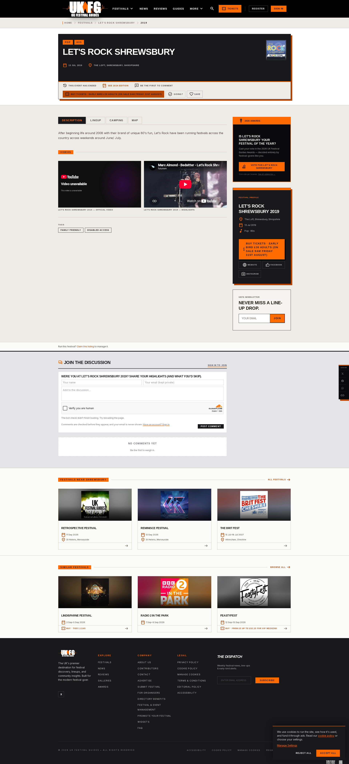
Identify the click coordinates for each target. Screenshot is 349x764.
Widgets (143, 721)
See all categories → (266, 174)
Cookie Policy (187, 668)
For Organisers (149, 692)
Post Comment (211, 426)
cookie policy (326, 735)
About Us (144, 662)
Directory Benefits (152, 699)
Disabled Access (98, 230)
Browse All (280, 567)
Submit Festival (149, 686)
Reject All (303, 753)
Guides (178, 8)
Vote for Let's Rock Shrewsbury (260, 166)
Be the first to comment (154, 85)
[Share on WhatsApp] (342, 388)
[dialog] (309, 743)
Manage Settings (287, 745)
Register (258, 8)
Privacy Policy (187, 662)
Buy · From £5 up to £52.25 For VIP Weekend (248, 628)
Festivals (123, 9)
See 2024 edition (115, 85)
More (197, 9)
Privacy (271, 750)
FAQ (140, 728)
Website (249, 264)
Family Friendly (71, 230)
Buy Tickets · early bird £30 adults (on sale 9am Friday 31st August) (113, 94)
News (144, 8)
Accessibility (187, 692)
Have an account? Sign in (156, 424)
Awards (103, 686)
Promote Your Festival (154, 715)
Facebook (273, 264)
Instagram (250, 273)
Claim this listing (85, 346)
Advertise (145, 680)
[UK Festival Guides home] (75, 654)
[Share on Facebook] (342, 381)
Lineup (95, 120)
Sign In (278, 8)
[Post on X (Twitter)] (342, 373)
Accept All (328, 753)
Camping (116, 120)
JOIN (277, 318)
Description (72, 120)
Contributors (148, 668)
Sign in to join (217, 365)
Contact (144, 674)
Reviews (160, 8)
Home (68, 23)
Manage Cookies (188, 674)
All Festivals (279, 480)
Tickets (230, 8)
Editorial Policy (189, 686)
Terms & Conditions (191, 680)
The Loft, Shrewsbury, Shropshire (116, 65)
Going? (175, 94)
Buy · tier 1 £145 (73, 628)
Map (135, 120)
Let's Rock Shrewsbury (116, 23)
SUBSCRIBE (267, 680)
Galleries (105, 680)
